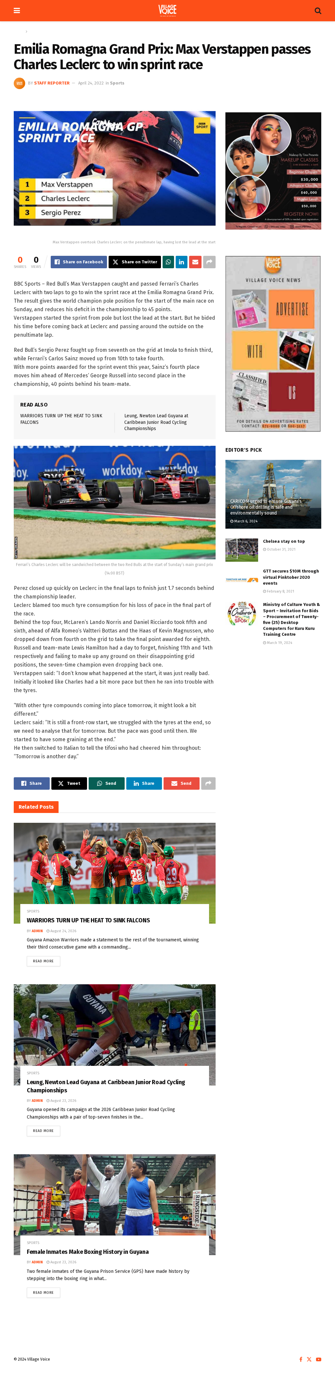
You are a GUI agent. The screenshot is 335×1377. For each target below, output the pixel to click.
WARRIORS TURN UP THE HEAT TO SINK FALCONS (88, 920)
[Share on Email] (195, 262)
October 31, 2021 (280, 549)
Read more (46, 959)
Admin (37, 931)
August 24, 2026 (62, 931)
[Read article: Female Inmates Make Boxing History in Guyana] (115, 1204)
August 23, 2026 (62, 1101)
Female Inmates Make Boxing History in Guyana (88, 1251)
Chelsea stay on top (284, 541)
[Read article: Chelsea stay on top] (241, 550)
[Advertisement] (273, 701)
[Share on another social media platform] (209, 262)
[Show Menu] (17, 10)
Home (19, 31)
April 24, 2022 (91, 83)
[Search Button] (318, 10)
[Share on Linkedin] (181, 262)
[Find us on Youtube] (318, 1360)
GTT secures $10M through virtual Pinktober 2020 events (291, 577)
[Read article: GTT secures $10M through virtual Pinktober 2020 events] (241, 580)
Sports (35, 31)
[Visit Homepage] (167, 10)
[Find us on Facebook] (300, 1360)
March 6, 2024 (245, 521)
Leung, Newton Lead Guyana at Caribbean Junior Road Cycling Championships (156, 422)
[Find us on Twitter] (309, 1360)
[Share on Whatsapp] (168, 262)
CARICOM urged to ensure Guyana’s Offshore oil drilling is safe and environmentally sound (266, 507)
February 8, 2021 (280, 591)
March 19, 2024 (279, 643)
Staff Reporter (52, 83)
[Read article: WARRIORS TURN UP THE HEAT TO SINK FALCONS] (115, 873)
